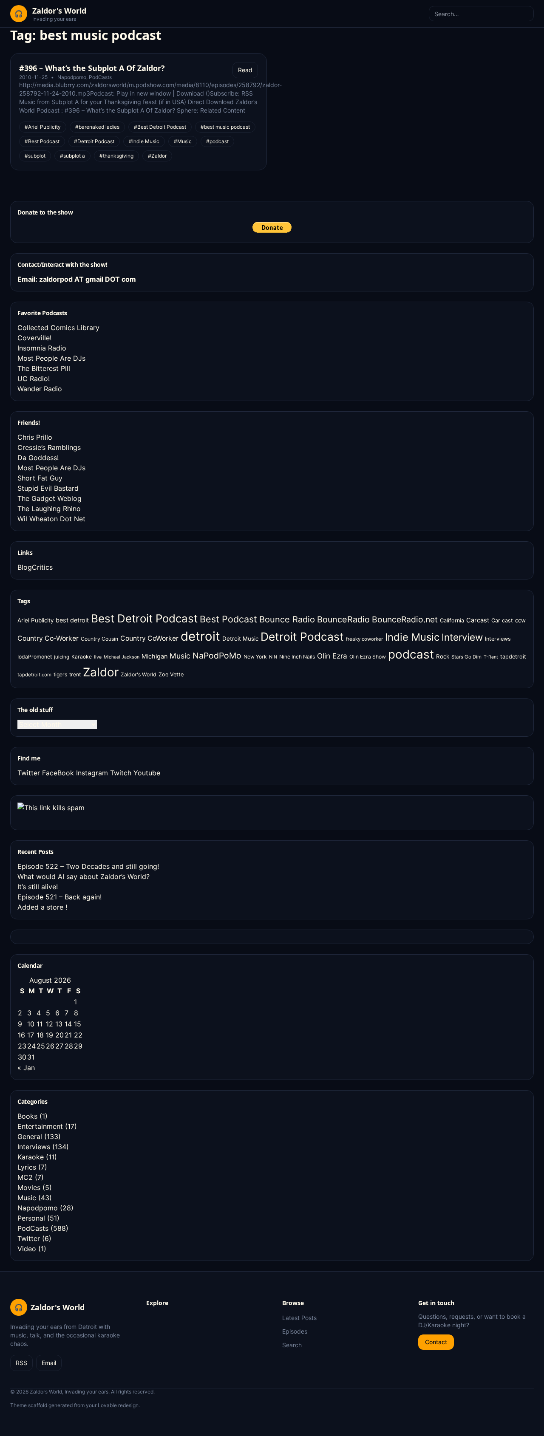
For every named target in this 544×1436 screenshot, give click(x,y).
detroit (200, 636)
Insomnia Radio (41, 348)
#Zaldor (157, 156)
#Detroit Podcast (94, 141)
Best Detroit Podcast (144, 618)
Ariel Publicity (35, 620)
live (98, 657)
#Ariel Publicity (43, 127)
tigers (60, 674)
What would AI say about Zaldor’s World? (83, 876)
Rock (442, 656)
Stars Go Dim (466, 657)
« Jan (26, 1067)
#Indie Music (144, 141)
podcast (411, 654)
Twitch (120, 773)
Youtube (146, 773)
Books (27, 1116)
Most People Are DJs (51, 358)
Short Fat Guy (39, 478)
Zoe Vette (171, 674)
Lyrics (26, 1167)
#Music (183, 141)
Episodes (294, 1331)
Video (26, 1248)
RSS (21, 1362)
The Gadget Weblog (49, 498)
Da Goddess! (38, 457)
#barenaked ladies (97, 127)
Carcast (477, 620)
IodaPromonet (34, 656)
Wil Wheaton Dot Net (51, 518)
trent (75, 674)
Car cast (502, 620)
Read (245, 69)
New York (255, 656)
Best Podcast (228, 619)
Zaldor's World (138, 674)
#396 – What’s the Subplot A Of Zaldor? (92, 68)
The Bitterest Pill (43, 368)
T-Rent (491, 657)
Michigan (154, 656)
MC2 (25, 1177)
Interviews (498, 639)
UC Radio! (33, 378)
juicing (61, 657)
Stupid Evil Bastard (48, 488)
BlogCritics (35, 567)
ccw (520, 620)
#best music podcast (225, 127)
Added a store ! (42, 907)
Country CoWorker (149, 638)
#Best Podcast (42, 141)
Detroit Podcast (302, 636)
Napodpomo (71, 77)
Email (49, 1362)
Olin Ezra (332, 655)
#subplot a (72, 156)
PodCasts (100, 77)
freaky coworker (364, 639)
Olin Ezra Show (367, 656)
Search (292, 1344)
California (452, 620)
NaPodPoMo (217, 655)
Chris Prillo (34, 437)
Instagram (92, 773)
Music (180, 655)
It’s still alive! (37, 886)
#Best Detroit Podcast (160, 127)
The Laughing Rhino (49, 508)
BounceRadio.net (405, 619)
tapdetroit (513, 656)
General (29, 1136)
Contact (436, 1342)
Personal (31, 1218)
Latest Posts (299, 1317)
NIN (273, 657)
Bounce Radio (287, 619)
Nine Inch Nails (297, 656)
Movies (28, 1187)
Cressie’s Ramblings (49, 447)
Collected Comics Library (58, 327)
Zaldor (101, 672)
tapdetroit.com (34, 675)
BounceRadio (343, 619)
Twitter (28, 773)
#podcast (217, 141)
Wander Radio (39, 388)
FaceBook (58, 773)
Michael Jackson (121, 657)
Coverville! (34, 338)
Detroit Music (240, 638)
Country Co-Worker (48, 638)
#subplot (35, 156)
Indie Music (412, 637)
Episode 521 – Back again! (59, 897)
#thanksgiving (116, 156)
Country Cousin (99, 639)
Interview (462, 637)
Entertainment (40, 1126)
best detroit (72, 620)
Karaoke (81, 656)
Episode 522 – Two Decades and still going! (88, 866)
